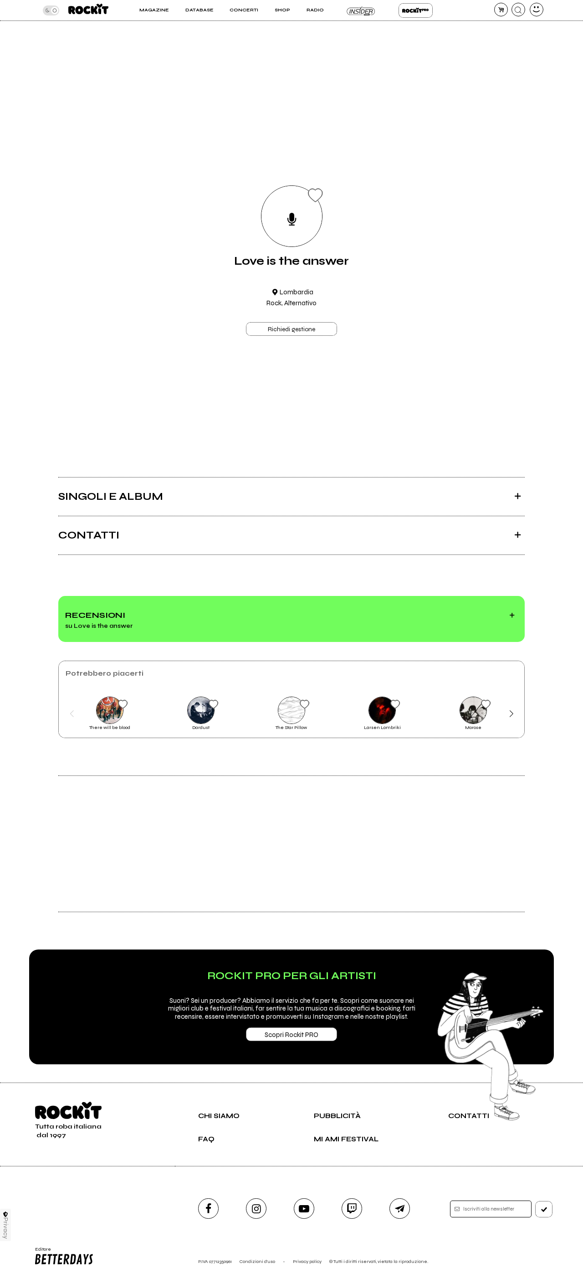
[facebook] (208, 1208)
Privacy (6, 1228)
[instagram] (256, 1208)
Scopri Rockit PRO (291, 1035)
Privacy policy (307, 1261)
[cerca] (518, 9)
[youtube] (304, 1208)
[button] (72, 714)
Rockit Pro (416, 10)
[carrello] (501, 9)
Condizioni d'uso (257, 1261)
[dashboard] (536, 9)
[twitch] (352, 1208)
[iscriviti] (543, 1209)
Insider (361, 10)
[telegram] (399, 1208)
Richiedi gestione (291, 329)
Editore (40, 1252)
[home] (88, 10)
